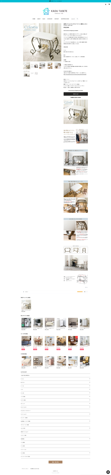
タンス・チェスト (23, 407)
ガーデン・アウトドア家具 (25, 456)
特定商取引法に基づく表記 (34, 468)
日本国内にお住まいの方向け (76, 97)
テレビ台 (22, 393)
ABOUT (39, 18)
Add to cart (75, 94)
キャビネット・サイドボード (25, 410)
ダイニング (23, 403)
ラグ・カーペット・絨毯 (25, 424)
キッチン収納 (23, 400)
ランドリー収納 (23, 435)
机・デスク (23, 382)
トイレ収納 (23, 445)
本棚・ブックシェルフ (24, 431)
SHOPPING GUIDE (65, 18)
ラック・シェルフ (23, 414)
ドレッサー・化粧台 (24, 417)
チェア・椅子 (23, 428)
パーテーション (23, 449)
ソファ (22, 389)
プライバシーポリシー (25, 468)
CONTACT (56, 18)
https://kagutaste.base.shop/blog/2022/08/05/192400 (75, 74)
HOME (34, 18)
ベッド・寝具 (23, 396)
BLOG (44, 18)
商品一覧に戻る (55, 462)
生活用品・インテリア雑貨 (25, 421)
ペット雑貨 (23, 442)
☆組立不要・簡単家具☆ (25, 375)
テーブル (22, 385)
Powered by (54, 472)
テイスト (22, 378)
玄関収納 (22, 438)
